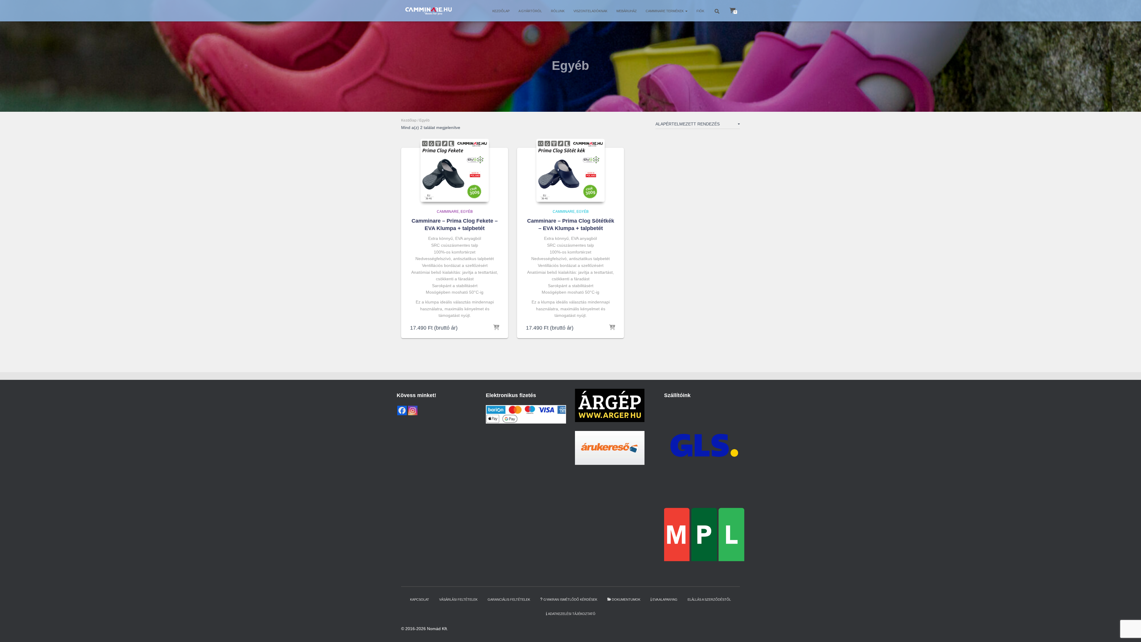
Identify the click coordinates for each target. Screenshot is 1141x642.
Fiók (700, 11)
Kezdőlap (501, 11)
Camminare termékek (665, 11)
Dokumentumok (626, 599)
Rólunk (558, 11)
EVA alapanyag (665, 599)
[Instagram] (412, 410)
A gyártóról (530, 11)
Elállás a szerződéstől (709, 599)
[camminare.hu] (428, 10)
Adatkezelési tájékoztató (571, 614)
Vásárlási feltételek (458, 599)
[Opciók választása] (496, 328)
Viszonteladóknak (590, 11)
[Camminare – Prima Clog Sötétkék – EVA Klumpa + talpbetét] (570, 170)
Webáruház (626, 11)
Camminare (448, 212)
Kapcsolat (419, 599)
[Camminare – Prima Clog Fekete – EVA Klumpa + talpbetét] (454, 170)
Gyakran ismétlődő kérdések (570, 599)
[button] (686, 11)
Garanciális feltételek (509, 599)
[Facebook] (402, 410)
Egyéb (467, 212)
